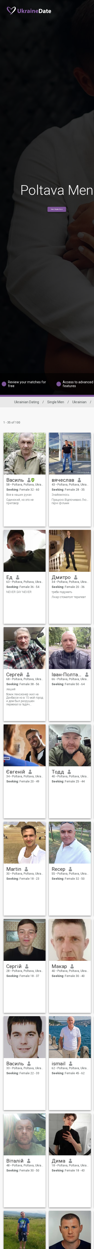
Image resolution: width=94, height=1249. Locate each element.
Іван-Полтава (67, 674)
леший (10, 689)
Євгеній (15, 772)
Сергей (14, 674)
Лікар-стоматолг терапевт (69, 597)
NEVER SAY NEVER (19, 592)
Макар (59, 966)
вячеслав (63, 480)
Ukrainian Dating (26, 402)
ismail (59, 1064)
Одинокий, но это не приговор (20, 501)
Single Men (55, 402)
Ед (9, 577)
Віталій (15, 1161)
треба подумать (62, 592)
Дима (58, 1161)
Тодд (58, 772)
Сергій (14, 966)
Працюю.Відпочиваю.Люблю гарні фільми (70, 501)
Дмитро (61, 577)
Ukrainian (79, 402)
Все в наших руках (19, 494)
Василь (15, 480)
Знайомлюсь (60, 494)
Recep (58, 869)
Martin (13, 869)
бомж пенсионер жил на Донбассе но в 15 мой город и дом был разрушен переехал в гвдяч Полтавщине (24, 699)
